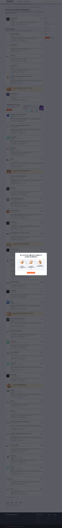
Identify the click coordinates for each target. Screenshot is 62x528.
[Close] (46, 254)
